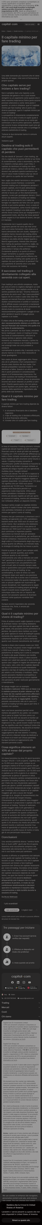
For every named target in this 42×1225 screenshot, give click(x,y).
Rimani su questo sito (21, 1220)
